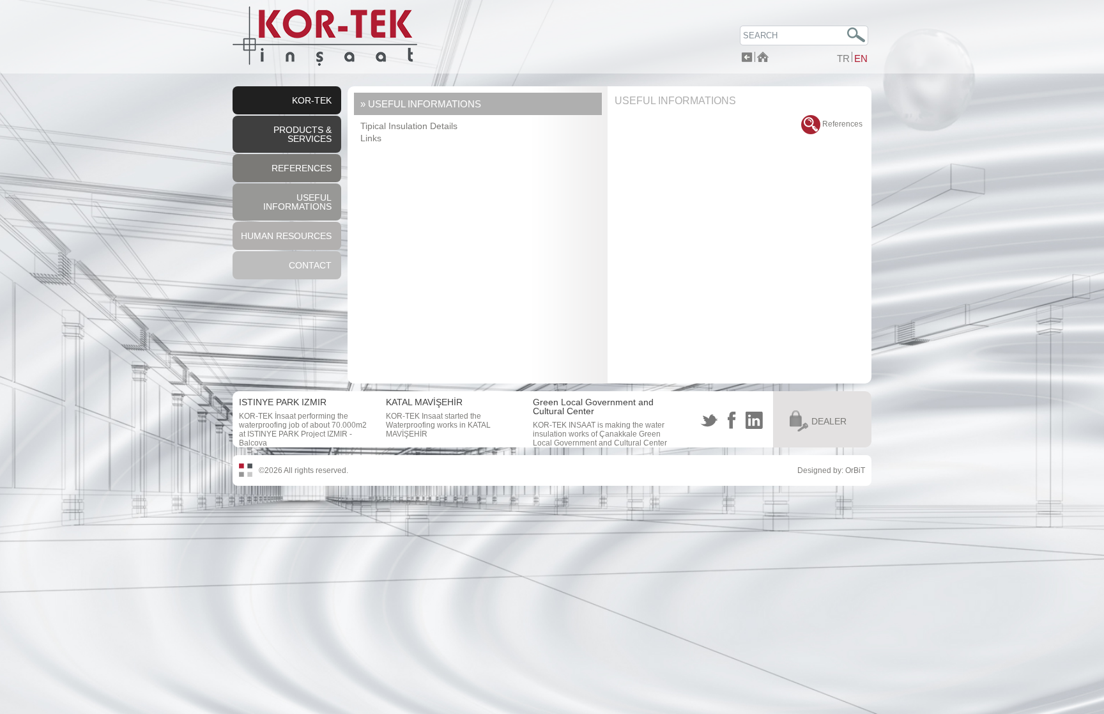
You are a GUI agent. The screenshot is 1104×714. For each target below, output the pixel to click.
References (841, 124)
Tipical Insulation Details (408, 126)
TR (843, 58)
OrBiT (855, 470)
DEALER (829, 421)
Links (370, 138)
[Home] (763, 58)
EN (861, 58)
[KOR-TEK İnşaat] (325, 63)
